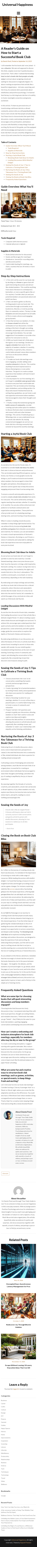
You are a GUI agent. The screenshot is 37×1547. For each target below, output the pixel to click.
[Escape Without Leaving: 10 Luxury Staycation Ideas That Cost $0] (18, 1346)
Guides (3, 1425)
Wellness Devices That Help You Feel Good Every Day (18, 1515)
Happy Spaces (5, 1428)
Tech (2, 1469)
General (3, 1422)
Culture (3, 1410)
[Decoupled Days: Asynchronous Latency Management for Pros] (18, 1260)
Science (3, 1466)
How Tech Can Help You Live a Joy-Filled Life (15, 1507)
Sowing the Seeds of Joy (14, 175)
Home (3, 1434)
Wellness (4, 1484)
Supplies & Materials (15, 150)
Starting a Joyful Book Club (15, 155)
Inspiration (4, 1441)
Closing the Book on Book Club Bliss (18, 177)
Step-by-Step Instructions (15, 153)
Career (3, 1403)
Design (3, 1413)
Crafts (3, 1406)
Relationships (5, 1459)
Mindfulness (5, 1453)
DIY (2, 1416)
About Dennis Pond (24, 1112)
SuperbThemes (25, 1542)
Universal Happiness (17, 5)
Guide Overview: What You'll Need (18, 146)
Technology (5, 1475)
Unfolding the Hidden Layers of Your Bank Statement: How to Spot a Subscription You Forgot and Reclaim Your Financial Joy (18, 1521)
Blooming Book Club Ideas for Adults (21, 158)
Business (4, 1400)
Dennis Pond (7, 61)
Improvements (5, 1438)
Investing (4, 1444)
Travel (3, 1478)
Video (3, 1481)
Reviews (3, 1462)
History (3, 1431)
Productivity (5, 1456)
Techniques (5, 1472)
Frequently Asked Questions (16, 179)
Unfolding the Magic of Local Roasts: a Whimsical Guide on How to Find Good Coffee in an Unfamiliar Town (17, 1528)
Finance (3, 1419)
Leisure (3, 1447)
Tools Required (13, 148)
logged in (16, 1389)
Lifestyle (5, 1173)
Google (3, 1496)
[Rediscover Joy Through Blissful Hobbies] (18, 1305)
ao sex (12, 889)
